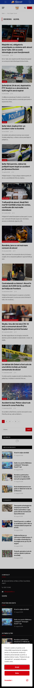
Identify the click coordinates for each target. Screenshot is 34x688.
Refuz (17, 673)
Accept (17, 667)
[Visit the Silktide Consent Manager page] (27, 680)
